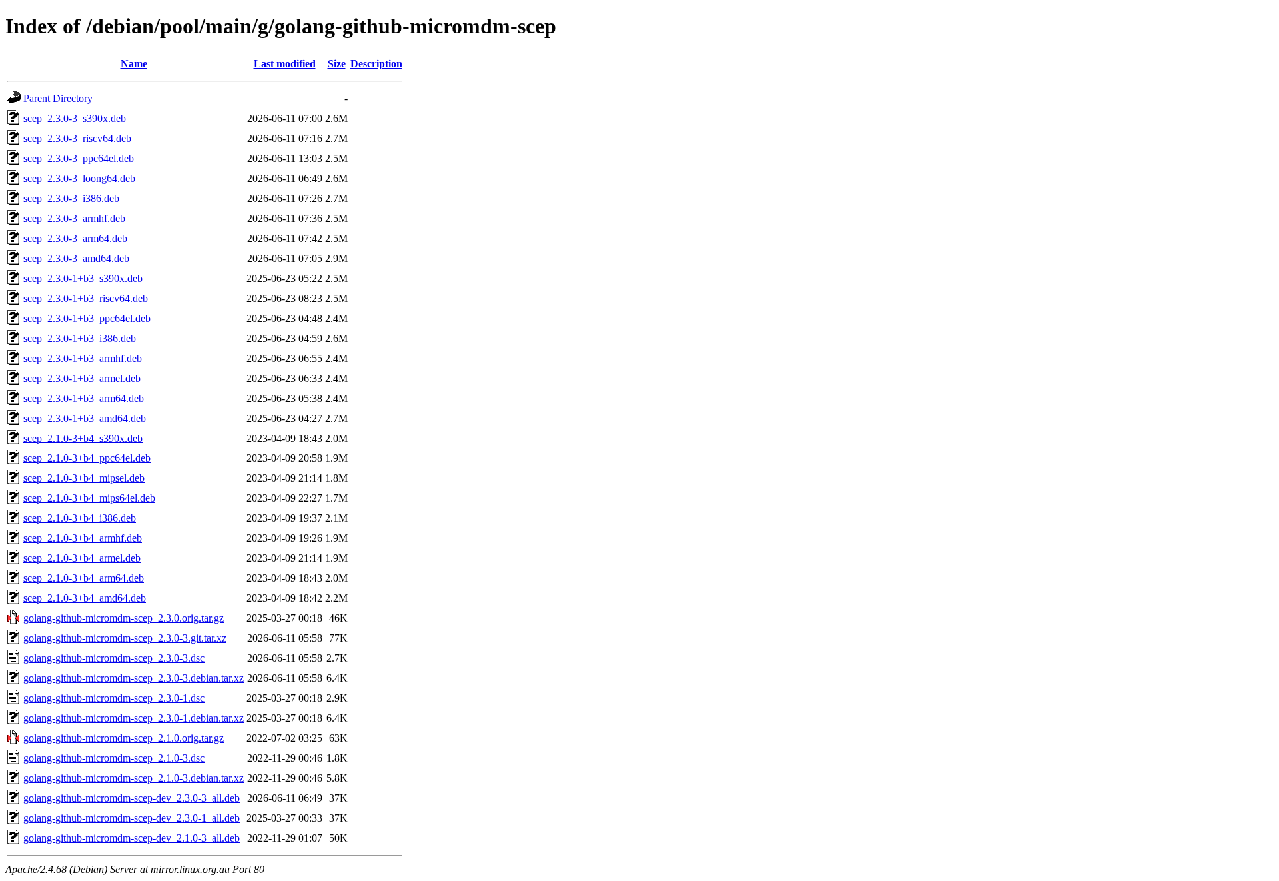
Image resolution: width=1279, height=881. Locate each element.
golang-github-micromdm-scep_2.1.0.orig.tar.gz (123, 738)
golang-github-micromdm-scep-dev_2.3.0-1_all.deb (131, 818)
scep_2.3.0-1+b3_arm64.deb (83, 398)
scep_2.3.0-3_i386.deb (71, 198)
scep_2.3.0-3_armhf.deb (74, 218)
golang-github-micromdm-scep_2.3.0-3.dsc (114, 658)
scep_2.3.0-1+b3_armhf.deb (82, 358)
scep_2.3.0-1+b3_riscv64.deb (85, 298)
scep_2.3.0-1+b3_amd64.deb (84, 418)
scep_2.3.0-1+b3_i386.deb (79, 338)
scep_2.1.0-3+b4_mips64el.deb (89, 498)
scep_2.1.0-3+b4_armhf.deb (82, 538)
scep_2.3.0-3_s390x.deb (74, 118)
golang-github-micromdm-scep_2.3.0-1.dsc (114, 698)
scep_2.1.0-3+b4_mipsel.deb (84, 478)
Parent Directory (58, 98)
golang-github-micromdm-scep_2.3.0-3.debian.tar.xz (133, 678)
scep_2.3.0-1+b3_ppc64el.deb (87, 318)
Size (337, 63)
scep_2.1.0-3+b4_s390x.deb (83, 438)
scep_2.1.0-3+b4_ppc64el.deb (87, 458)
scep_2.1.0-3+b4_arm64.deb (83, 578)
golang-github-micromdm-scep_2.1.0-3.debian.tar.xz (133, 778)
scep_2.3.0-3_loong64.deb (79, 178)
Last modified (285, 63)
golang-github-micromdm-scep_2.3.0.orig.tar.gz (123, 618)
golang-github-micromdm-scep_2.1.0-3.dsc (114, 758)
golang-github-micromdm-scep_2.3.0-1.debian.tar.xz (133, 718)
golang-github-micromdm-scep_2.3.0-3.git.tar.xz (124, 638)
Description (376, 63)
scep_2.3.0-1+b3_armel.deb (82, 378)
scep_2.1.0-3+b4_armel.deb (82, 558)
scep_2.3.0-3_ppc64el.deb (78, 158)
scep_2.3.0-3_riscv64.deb (77, 138)
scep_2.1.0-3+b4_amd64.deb (84, 598)
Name (134, 63)
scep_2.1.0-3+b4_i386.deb (79, 518)
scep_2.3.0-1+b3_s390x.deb (83, 278)
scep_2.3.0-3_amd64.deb (76, 258)
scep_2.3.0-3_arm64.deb (75, 238)
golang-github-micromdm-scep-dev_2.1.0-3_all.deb (131, 838)
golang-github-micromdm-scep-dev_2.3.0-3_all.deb (131, 798)
